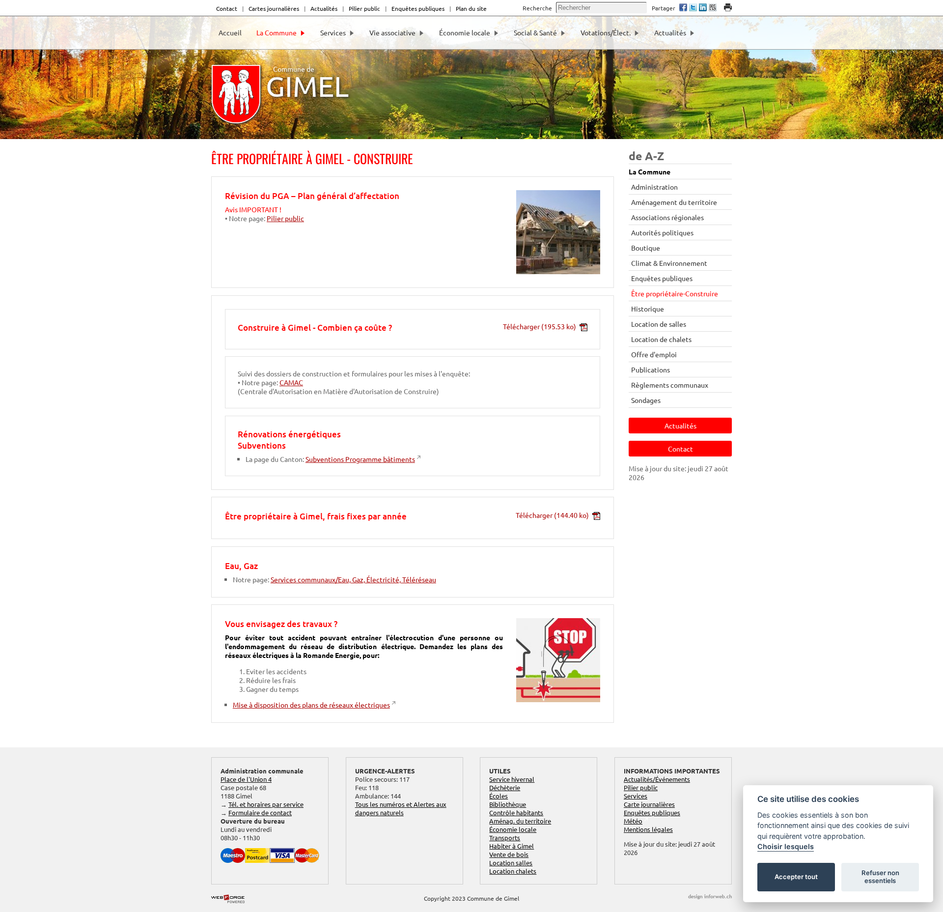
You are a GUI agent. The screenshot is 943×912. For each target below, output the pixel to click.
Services (333, 32)
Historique (647, 308)
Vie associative (392, 32)
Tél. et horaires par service (266, 804)
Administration (654, 186)
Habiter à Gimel (511, 846)
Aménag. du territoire (520, 821)
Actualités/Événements (657, 779)
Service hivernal (511, 779)
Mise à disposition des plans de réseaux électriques (311, 704)
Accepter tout (796, 877)
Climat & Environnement (669, 262)
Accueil (230, 32)
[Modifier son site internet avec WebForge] (228, 899)
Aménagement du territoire (674, 202)
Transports (504, 837)
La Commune (276, 32)
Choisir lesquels (785, 846)
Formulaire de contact (260, 812)
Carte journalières (649, 804)
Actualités (323, 8)
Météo (633, 821)
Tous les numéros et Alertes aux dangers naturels (400, 808)
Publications (650, 369)
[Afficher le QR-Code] (713, 8)
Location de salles (658, 323)
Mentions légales (648, 829)
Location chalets (512, 871)
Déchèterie (504, 787)
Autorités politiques (662, 232)
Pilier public (364, 8)
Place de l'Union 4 (246, 779)
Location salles (510, 862)
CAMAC (291, 382)
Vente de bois (508, 854)
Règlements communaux (669, 384)
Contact (226, 8)
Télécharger (539, 326)
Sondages (646, 400)
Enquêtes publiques (417, 8)
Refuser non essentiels (880, 876)
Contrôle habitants (516, 812)
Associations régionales (667, 217)
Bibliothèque (507, 804)
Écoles (498, 796)
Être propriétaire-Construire (674, 293)
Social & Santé (535, 32)
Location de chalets (661, 339)
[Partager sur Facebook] (683, 8)
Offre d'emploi (654, 354)
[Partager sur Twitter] (693, 8)
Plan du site (471, 8)
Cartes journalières (274, 8)
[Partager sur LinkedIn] (703, 8)
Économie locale (464, 32)
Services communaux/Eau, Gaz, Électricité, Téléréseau (353, 579)
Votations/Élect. (606, 32)
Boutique (645, 247)
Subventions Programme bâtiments (360, 459)
